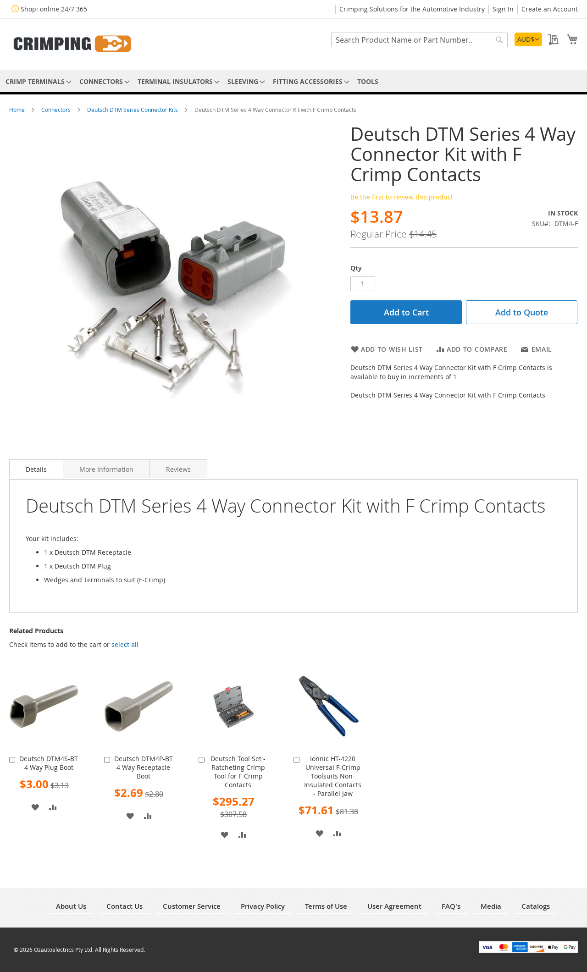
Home (17, 109)
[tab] (36, 468)
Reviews (178, 469)
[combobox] (419, 40)
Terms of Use (326, 906)
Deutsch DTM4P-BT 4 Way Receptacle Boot (143, 767)
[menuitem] (37, 81)
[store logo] (73, 44)
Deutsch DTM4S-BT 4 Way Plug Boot (48, 763)
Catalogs (535, 906)
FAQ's (451, 906)
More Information (106, 469)
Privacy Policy (263, 906)
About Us (71, 906)
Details (36, 469)
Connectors (56, 109)
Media (491, 906)
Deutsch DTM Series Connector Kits (133, 109)
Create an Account (549, 9)
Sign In (503, 9)
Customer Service (192, 906)
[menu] (293, 81)
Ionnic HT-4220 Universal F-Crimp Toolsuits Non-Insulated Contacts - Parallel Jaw (332, 776)
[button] (528, 39)
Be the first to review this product (401, 197)
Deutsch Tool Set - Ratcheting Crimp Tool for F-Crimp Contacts (238, 771)
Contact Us (124, 906)
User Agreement (394, 906)
